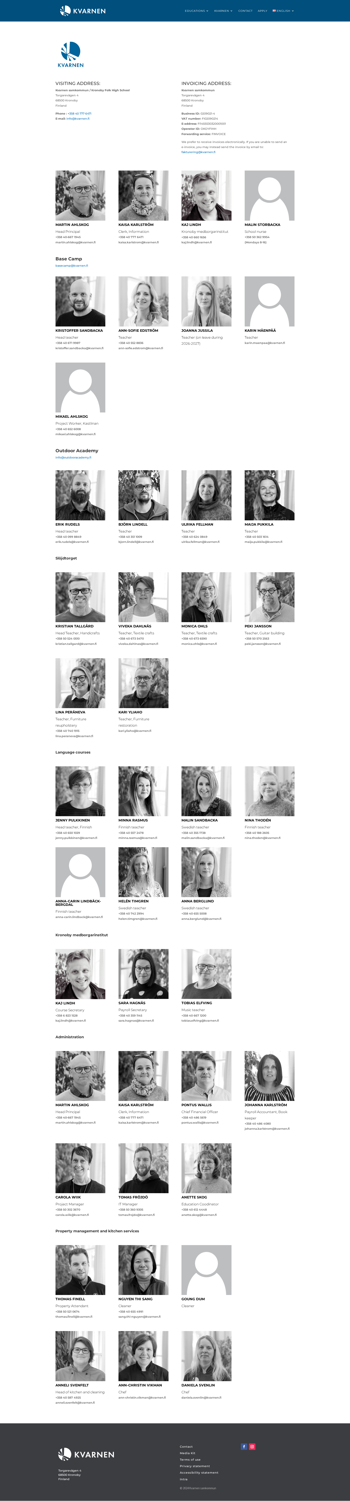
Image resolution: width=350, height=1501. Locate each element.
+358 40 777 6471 (79, 113)
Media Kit (187, 1453)
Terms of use (190, 1459)
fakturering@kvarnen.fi (198, 152)
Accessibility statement (199, 1472)
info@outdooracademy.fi (73, 457)
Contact (245, 10)
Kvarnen (221, 10)
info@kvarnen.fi (78, 118)
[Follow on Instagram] (252, 1446)
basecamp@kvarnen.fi (71, 265)
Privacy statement (195, 1466)
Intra (184, 1479)
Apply (262, 10)
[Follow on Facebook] (244, 1446)
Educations (195, 10)
